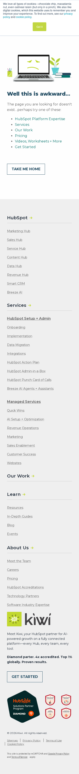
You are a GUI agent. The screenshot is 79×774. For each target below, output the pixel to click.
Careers (13, 570)
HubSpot (17, 217)
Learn (14, 494)
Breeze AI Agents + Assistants (30, 389)
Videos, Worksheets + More (38, 141)
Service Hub (16, 249)
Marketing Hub (18, 231)
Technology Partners (23, 596)
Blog (10, 525)
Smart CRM (16, 284)
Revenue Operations (23, 428)
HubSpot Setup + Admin (29, 318)
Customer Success (21, 454)
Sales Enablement (21, 446)
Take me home (26, 169)
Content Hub (17, 257)
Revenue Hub (18, 275)
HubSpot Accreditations (25, 587)
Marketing (15, 437)
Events (12, 534)
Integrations (16, 354)
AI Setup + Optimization (25, 419)
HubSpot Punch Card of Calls (29, 380)
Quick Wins (15, 410)
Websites (14, 463)
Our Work (24, 130)
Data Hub (14, 266)
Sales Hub (14, 240)
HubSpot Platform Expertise (40, 119)
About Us (18, 547)
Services (22, 125)
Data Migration (18, 345)
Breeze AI (14, 292)
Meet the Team (19, 561)
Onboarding (16, 327)
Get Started (25, 147)
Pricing (21, 136)
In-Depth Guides (19, 516)
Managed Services (24, 402)
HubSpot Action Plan (23, 362)
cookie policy (23, 17)
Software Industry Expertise (28, 605)
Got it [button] (39, 26)
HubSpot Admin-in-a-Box (26, 371)
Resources (15, 508)
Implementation (19, 336)
